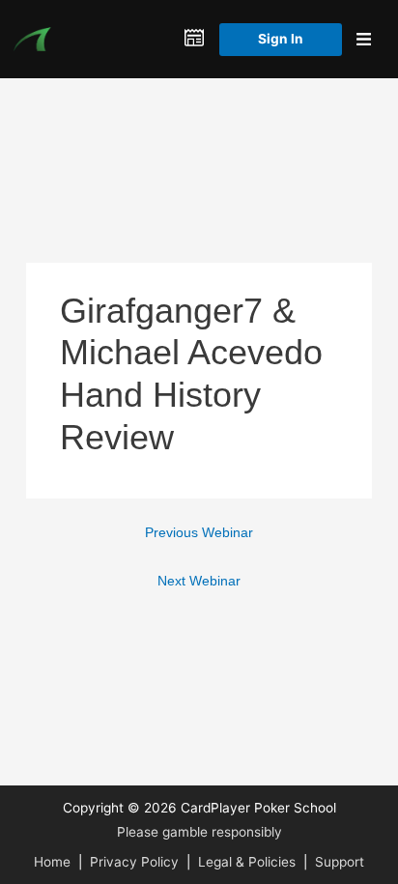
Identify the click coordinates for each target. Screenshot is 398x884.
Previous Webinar (199, 533)
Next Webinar (199, 581)
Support (339, 862)
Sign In (280, 38)
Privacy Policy (134, 862)
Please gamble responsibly (199, 832)
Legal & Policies (247, 862)
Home (52, 862)
